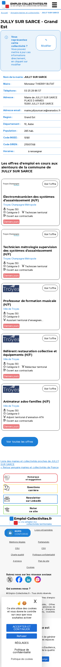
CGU (17, 548)
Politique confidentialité (44, 554)
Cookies (30, 567)
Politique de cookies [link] (22, 659)
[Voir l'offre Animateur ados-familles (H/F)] (30, 407)
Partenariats (43, 542)
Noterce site (33, 510)
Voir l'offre (50, 183)
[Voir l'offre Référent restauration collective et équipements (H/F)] (30, 356)
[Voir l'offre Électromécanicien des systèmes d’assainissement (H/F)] (30, 202)
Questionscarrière (33, 489)
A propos (17, 561)
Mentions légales (17, 542)
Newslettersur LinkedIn (33, 499)
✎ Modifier (46, 42)
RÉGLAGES (22, 642)
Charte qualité (17, 554)
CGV (43, 548)
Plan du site (43, 561)
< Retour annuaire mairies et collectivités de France (29, 467)
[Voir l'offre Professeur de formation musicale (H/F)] (30, 306)
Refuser (22, 636)
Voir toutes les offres (19, 441)
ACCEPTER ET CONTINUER (22, 628)
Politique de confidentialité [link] (22, 651)
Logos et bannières (43, 530)
